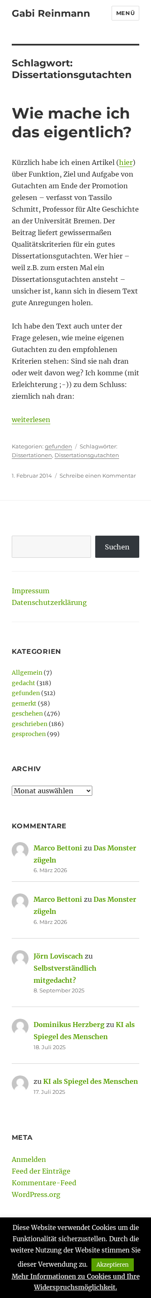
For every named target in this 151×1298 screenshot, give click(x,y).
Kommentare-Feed (44, 1183)
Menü (125, 13)
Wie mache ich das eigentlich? (72, 122)
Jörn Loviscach (58, 956)
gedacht (23, 683)
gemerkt (24, 703)
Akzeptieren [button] (112, 1264)
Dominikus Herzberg (69, 1024)
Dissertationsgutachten (87, 455)
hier (126, 162)
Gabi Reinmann (51, 13)
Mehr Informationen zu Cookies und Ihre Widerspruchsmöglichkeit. (76, 1282)
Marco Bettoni (58, 848)
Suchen (117, 547)
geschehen (27, 713)
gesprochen (29, 734)
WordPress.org (36, 1194)
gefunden (58, 446)
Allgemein (27, 672)
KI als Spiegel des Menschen (90, 1081)
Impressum (30, 591)
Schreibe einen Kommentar (98, 475)
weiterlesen (31, 419)
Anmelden (29, 1159)
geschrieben (29, 724)
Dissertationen (32, 455)
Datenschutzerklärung (49, 602)
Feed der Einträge (41, 1171)
